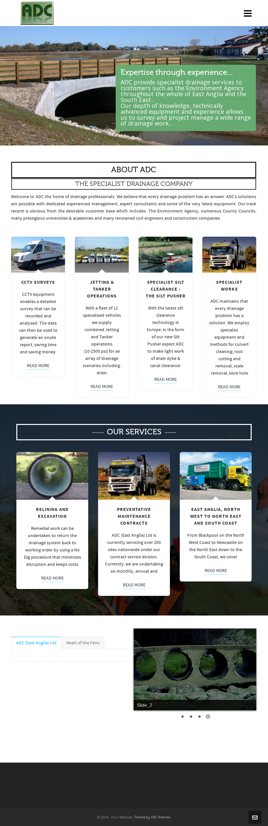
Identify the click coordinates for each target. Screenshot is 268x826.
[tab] (36, 643)
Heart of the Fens (82, 643)
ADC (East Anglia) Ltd (36, 643)
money (49, 352)
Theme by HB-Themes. (152, 817)
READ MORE (38, 366)
